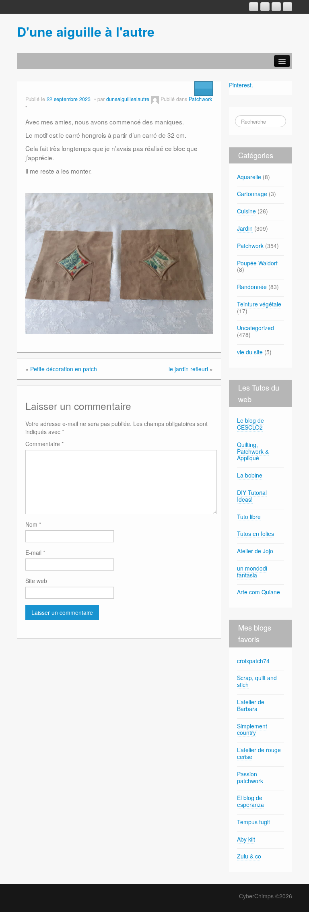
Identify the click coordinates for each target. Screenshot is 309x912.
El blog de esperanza (250, 801)
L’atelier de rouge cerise (259, 753)
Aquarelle (249, 177)
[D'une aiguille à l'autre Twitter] (287, 6)
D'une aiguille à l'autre (85, 31)
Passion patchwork (250, 777)
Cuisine (246, 211)
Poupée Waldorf (257, 263)
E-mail (35, 552)
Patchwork (200, 99)
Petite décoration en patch (63, 369)
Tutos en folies (255, 533)
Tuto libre (249, 517)
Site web (36, 581)
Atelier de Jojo (255, 551)
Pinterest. (241, 85)
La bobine (249, 475)
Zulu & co (249, 856)
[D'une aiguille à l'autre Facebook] (265, 6)
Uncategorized (255, 328)
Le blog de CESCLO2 (250, 423)
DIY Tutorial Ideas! (252, 495)
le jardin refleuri (188, 369)
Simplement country (252, 729)
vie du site (250, 352)
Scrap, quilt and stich (257, 681)
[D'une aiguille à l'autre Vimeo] (276, 6)
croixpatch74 (253, 661)
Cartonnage (252, 194)
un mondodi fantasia (252, 571)
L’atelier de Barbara (250, 705)
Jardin (245, 228)
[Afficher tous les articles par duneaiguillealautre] (155, 99)
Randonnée (252, 287)
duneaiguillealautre (127, 99)
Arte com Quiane (258, 592)
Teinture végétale (259, 304)
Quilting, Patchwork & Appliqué (253, 451)
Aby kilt (246, 839)
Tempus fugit (253, 822)
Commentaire (44, 444)
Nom (33, 524)
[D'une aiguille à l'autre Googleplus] (253, 6)
